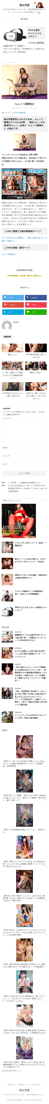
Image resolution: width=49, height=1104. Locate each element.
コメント (7, 418)
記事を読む (21, 52)
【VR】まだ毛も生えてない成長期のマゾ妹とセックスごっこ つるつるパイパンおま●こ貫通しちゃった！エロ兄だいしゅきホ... (24, 998)
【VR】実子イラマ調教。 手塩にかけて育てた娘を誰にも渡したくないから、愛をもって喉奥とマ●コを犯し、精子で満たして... (24, 797)
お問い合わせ (36, 1084)
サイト (5, 464)
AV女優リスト (12, 1084)
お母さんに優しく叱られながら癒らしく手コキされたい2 (36, 396)
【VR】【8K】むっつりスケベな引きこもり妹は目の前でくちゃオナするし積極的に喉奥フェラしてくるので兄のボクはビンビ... (24, 863)
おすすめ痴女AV (19, 113)
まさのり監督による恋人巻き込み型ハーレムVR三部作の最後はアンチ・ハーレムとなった (30, 654)
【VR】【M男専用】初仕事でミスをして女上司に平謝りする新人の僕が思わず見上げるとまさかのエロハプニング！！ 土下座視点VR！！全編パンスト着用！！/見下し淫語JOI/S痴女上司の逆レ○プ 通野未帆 (31, 698)
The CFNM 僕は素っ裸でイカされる (36, 356)
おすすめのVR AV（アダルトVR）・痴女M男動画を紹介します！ (24, 1094)
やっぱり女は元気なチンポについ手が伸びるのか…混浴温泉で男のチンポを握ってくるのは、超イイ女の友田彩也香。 (27, 488)
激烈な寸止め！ (36, 373)
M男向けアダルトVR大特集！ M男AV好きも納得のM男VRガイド (31, 576)
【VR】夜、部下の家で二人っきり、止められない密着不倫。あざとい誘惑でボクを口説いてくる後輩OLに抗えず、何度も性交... (24, 898)
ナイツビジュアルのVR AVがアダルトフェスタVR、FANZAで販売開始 (30, 716)
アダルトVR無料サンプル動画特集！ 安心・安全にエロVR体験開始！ (30, 592)
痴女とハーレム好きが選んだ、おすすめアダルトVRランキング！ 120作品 (30, 560)
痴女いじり (12, 355)
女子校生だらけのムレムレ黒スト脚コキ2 (13, 394)
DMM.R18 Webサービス (14, 1071)
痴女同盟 (24, 5)
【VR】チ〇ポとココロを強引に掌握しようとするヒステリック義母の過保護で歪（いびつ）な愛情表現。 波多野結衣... (24, 763)
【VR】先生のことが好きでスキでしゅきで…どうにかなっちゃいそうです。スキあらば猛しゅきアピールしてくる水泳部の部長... (24, 932)
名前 (5, 448)
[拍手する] (24, 287)
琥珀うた (30, 275)
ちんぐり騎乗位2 (8, 254)
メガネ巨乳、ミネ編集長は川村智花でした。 (25, 483)
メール (6, 456)
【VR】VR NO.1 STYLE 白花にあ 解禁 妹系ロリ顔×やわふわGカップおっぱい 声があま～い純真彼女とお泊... (24, 1031)
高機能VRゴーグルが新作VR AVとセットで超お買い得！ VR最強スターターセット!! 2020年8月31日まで (31, 637)
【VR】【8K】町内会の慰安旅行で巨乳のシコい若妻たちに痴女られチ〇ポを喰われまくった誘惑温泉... (24, 965)
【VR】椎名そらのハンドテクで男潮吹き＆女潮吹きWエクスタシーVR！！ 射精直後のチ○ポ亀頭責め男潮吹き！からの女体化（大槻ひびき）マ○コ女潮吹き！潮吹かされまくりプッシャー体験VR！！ (31, 674)
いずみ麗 (22, 275)
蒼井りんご (37, 275)
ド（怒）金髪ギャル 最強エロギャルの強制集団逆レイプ (12, 375)
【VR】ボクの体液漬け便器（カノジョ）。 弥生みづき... (24, 831)
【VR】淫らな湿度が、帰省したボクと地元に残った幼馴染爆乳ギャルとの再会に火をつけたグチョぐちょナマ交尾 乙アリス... (24, 1064)
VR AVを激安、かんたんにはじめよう (35, 33)
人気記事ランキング (24, 1084)
